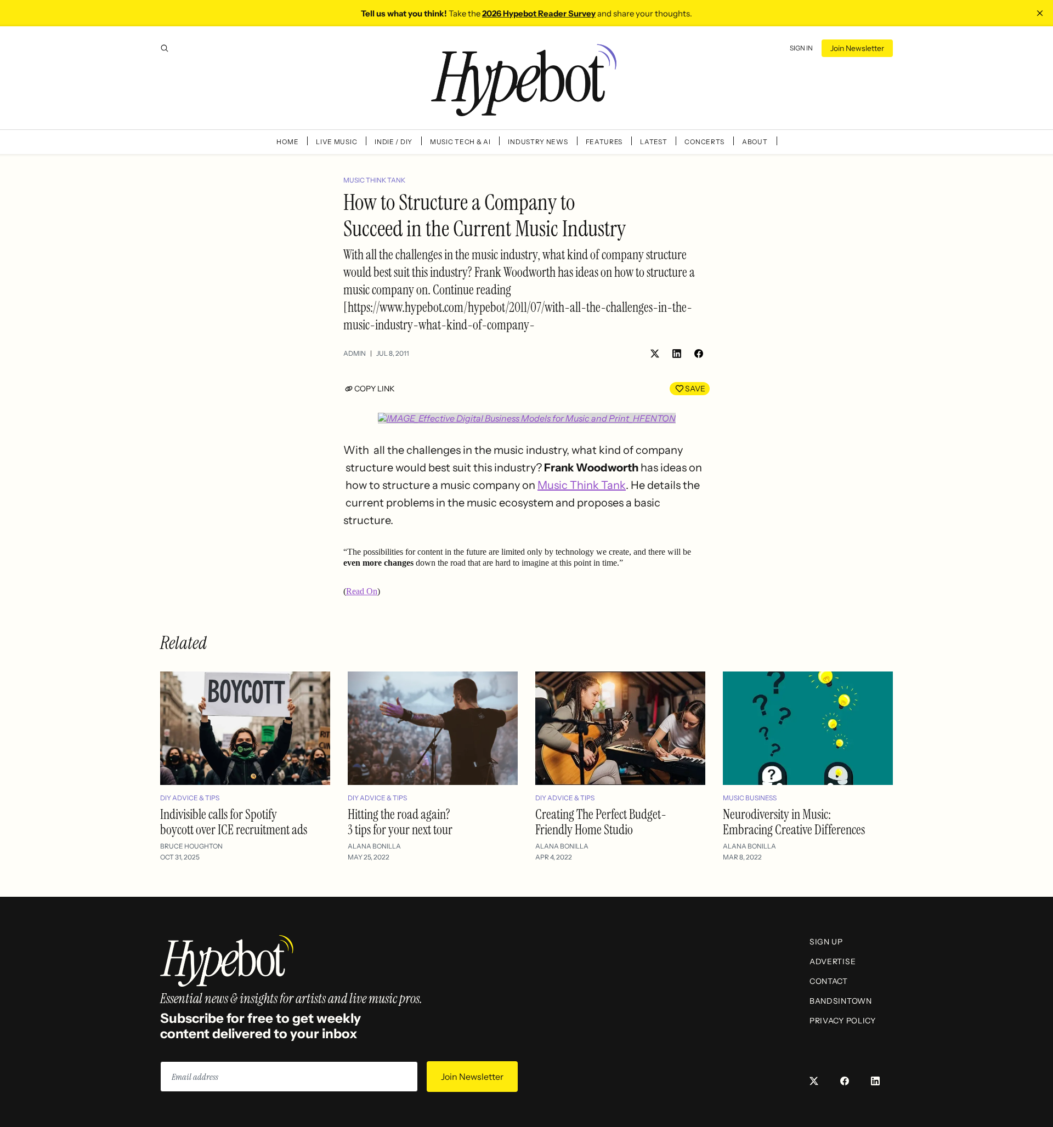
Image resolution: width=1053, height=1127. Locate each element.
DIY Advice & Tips (189, 798)
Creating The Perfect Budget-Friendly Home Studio (600, 822)
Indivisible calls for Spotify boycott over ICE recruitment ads (233, 822)
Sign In (801, 48)
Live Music (336, 142)
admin (354, 353)
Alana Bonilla (374, 846)
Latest (653, 142)
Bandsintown (840, 1001)
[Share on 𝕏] (655, 354)
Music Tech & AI (460, 142)
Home (287, 142)
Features (604, 142)
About (755, 142)
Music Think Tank (374, 180)
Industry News (538, 142)
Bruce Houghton (191, 846)
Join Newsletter (857, 48)
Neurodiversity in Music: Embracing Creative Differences (794, 822)
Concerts (704, 142)
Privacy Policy (842, 1021)
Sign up (826, 942)
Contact (828, 981)
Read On (361, 591)
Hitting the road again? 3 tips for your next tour (400, 822)
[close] (1040, 13)
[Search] (164, 48)
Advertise (832, 961)
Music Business (750, 798)
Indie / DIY (393, 142)
